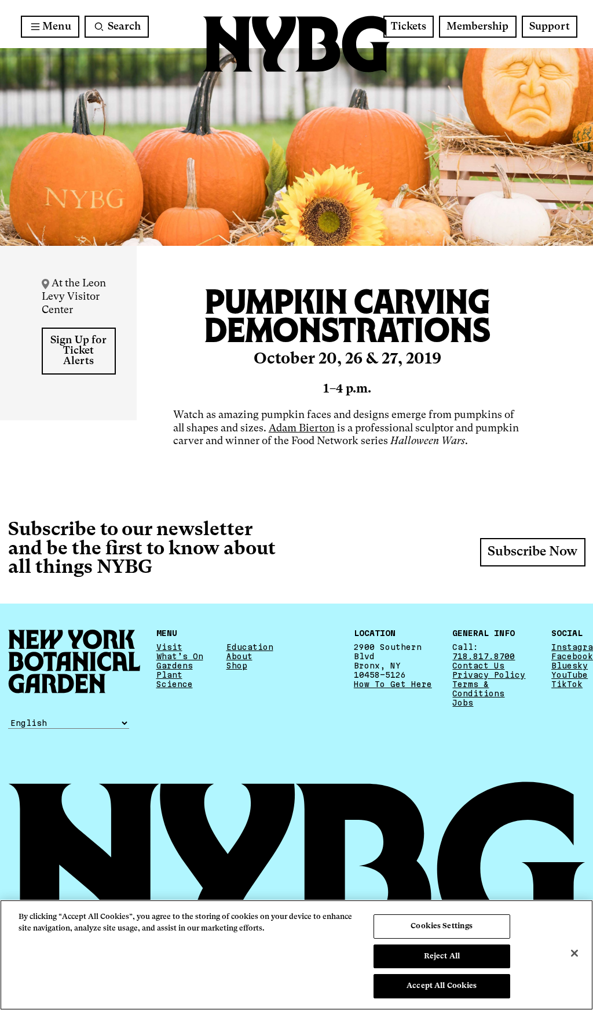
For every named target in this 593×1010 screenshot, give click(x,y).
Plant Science (174, 679)
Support (549, 26)
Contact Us (478, 665)
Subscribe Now (532, 552)
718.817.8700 (483, 656)
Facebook (572, 656)
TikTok (567, 684)
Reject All (442, 956)
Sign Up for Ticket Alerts (78, 350)
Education (249, 647)
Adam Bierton (302, 428)
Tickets (408, 26)
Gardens (174, 665)
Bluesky (569, 665)
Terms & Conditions (478, 689)
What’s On (179, 656)
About (239, 656)
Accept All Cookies (442, 986)
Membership (477, 26)
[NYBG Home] (296, 44)
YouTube (569, 675)
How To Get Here (393, 684)
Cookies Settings (442, 926)
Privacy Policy (488, 675)
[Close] (574, 953)
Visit (169, 647)
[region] (296, 955)
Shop (236, 665)
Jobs (462, 702)
